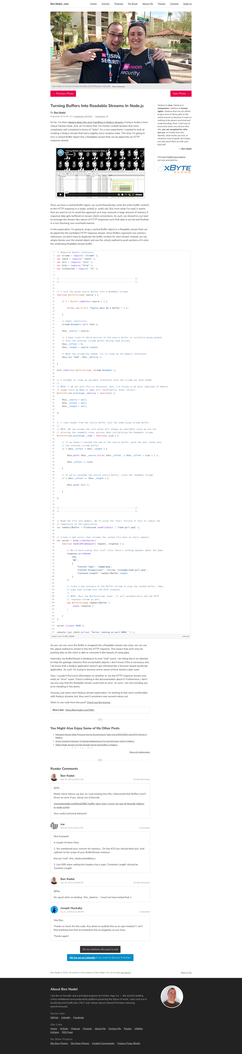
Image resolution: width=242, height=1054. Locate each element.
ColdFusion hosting (176, 157)
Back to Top (186, 972)
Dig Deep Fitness (80, 1043)
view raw (186, 636)
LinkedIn (65, 1017)
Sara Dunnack (118, 86)
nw (62, 824)
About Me (147, 3)
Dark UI (187, 4)
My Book (133, 3)
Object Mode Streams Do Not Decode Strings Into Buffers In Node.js (86, 745)
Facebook (78, 1017)
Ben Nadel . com (59, 3)
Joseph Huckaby (71, 908)
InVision (54, 1032)
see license (125, 972)
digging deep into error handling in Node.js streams (95, 122)
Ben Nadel (60, 112)
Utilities (138, 1028)
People (161, 3)
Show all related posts (139, 752)
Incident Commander (103, 1043)
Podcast (118, 3)
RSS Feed (67, 1032)
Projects (87, 1028)
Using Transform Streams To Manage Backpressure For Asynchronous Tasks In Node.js (94, 741)
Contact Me (115, 1028)
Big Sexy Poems (59, 1043)
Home (93, 3)
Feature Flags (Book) (128, 1043)
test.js (54, 636)
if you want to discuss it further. (100, 957)
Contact (174, 3)
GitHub (71, 636)
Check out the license (98, 702)
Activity (105, 3)
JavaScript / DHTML (83, 116)
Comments (100, 116)
